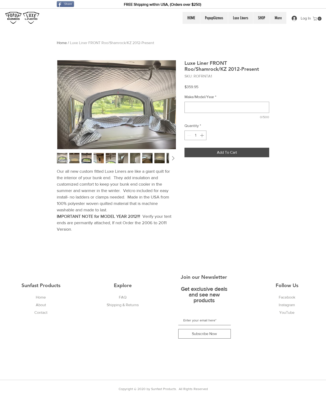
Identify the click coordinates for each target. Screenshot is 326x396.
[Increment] (202, 135)
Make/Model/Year (200, 97)
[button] (214, 18)
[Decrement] (188, 135)
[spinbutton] (195, 135)
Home (62, 43)
